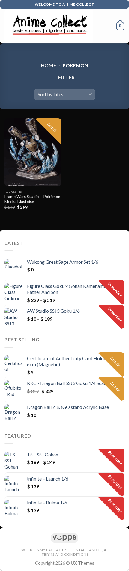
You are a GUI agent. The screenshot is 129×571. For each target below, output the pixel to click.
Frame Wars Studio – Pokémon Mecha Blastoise (32, 199)
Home (48, 65)
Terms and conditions (65, 554)
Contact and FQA (88, 550)
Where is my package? (43, 550)
